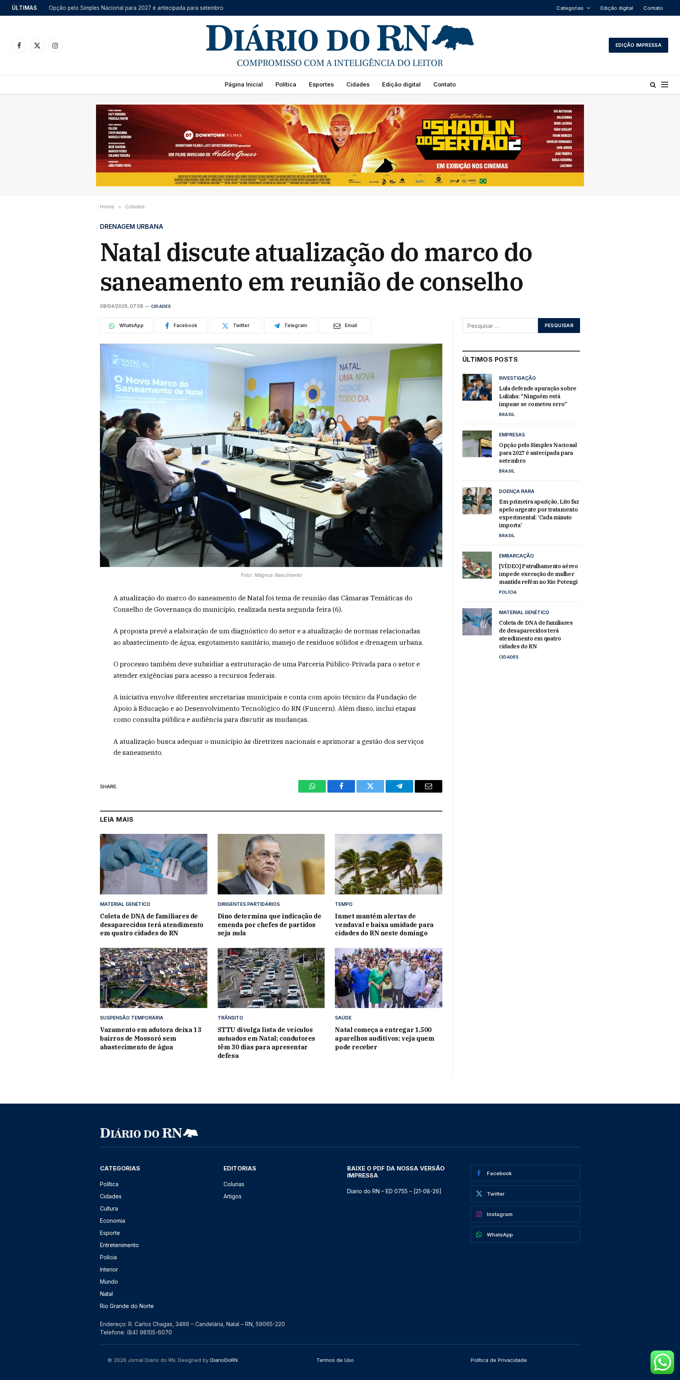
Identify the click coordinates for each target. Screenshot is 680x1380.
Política (285, 84)
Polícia (508, 592)
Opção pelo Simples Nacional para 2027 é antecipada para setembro (136, 8)
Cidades (358, 84)
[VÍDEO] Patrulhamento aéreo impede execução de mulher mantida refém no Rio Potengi (538, 574)
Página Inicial (244, 84)
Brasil (507, 414)
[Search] (653, 85)
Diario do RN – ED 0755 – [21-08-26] (394, 1191)
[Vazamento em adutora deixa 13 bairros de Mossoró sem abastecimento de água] (153, 978)
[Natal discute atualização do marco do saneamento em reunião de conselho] (271, 455)
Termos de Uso (335, 1360)
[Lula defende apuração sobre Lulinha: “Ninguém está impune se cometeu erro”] (477, 387)
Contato (653, 8)
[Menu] (664, 85)
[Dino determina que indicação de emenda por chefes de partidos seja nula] (271, 864)
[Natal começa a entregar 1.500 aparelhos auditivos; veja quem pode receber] (388, 978)
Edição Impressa (638, 45)
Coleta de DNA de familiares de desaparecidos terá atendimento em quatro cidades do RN (151, 924)
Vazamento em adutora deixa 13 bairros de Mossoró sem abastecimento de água (150, 1038)
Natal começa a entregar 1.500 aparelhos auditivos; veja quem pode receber (384, 1038)
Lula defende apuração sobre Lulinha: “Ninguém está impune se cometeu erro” (538, 396)
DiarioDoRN (224, 1360)
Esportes (321, 84)
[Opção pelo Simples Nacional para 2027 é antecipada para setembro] (477, 444)
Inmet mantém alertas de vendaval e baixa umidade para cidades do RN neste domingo (384, 924)
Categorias (570, 8)
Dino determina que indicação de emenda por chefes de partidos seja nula (270, 924)
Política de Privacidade (499, 1360)
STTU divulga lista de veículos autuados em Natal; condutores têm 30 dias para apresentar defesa (266, 1042)
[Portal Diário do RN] (340, 45)
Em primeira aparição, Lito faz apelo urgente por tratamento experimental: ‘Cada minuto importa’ (539, 513)
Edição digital (617, 8)
